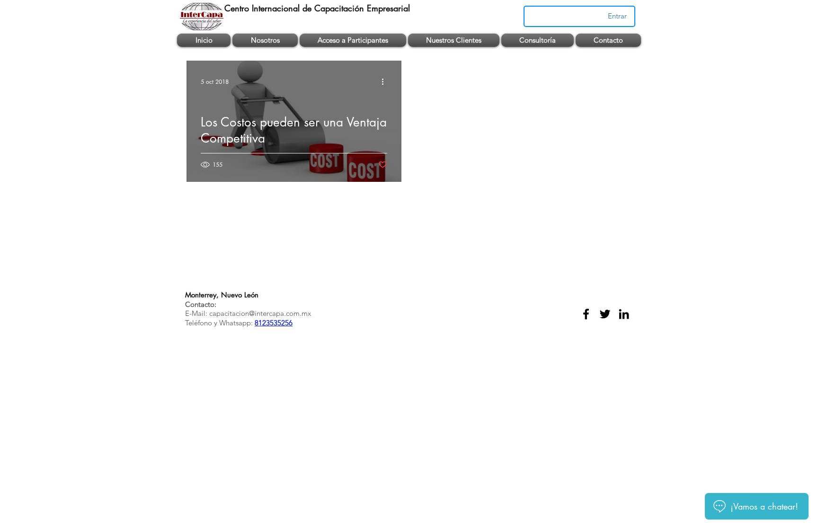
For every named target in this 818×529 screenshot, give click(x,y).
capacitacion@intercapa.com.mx (260, 313)
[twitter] (605, 314)
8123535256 (274, 322)
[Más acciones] (385, 81)
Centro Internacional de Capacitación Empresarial (317, 8)
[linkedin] (624, 314)
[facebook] (586, 314)
